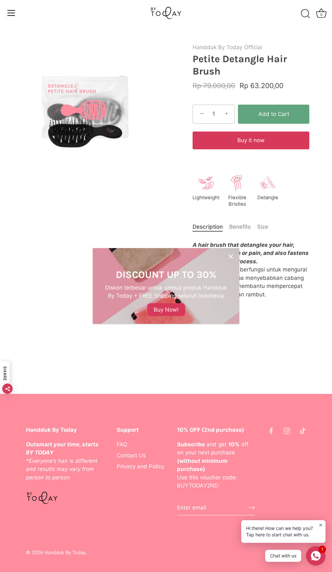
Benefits (240, 226)
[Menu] (11, 13)
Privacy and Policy (140, 466)
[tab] (211, 227)
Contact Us (131, 455)
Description (208, 226)
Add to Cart (273, 114)
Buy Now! (166, 309)
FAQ (122, 444)
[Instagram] (287, 430)
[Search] (305, 14)
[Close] (231, 256)
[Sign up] (251, 507)
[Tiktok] (303, 430)
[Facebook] (271, 430)
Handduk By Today (65, 552)
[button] (251, 140)
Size (262, 226)
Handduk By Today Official (227, 47)
